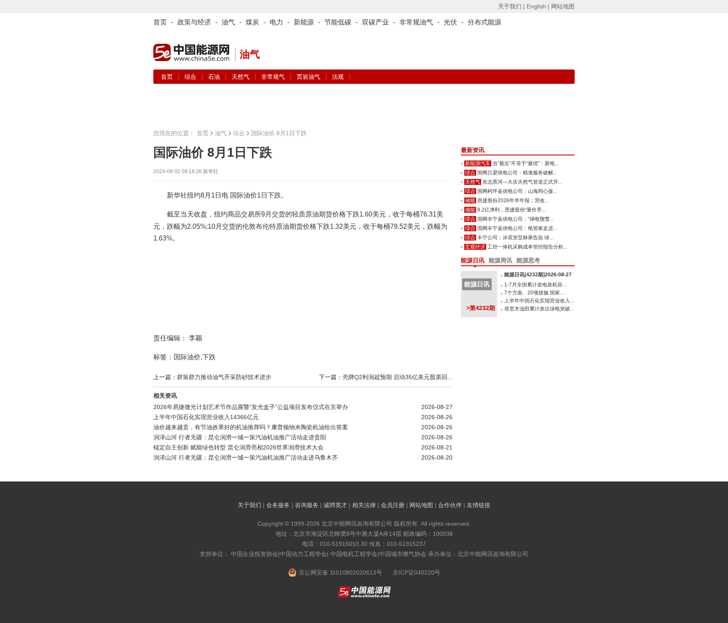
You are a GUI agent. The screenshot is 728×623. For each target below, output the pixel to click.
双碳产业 (375, 22)
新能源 (304, 22)
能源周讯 (500, 260)
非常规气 (273, 76)
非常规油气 (416, 22)
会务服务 (278, 505)
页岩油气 (309, 76)
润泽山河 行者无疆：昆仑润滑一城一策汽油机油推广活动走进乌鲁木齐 (245, 457)
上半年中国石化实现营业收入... (539, 301)
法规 (338, 76)
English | (538, 6)
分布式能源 (484, 22)
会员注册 (392, 505)
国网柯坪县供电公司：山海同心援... (517, 191)
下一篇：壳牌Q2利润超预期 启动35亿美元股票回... (385, 377)
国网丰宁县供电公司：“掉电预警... (515, 219)
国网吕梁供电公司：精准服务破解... (517, 173)
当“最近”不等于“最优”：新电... (525, 163)
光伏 (450, 22)
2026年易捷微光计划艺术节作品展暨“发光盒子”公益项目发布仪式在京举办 (250, 407)
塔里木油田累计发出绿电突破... (539, 309)
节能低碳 (337, 22)
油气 (228, 22)
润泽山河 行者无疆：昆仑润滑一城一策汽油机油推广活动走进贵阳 (239, 437)
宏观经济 (475, 247)
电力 (276, 22)
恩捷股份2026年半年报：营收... (513, 200)
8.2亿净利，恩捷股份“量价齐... (511, 210)
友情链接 (478, 505)
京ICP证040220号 (416, 572)
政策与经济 (194, 22)
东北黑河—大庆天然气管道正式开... (522, 182)
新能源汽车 (477, 163)
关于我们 (249, 505)
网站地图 (563, 6)
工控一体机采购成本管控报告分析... (527, 247)
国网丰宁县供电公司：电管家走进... (517, 228)
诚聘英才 (335, 505)
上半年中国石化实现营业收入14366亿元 (206, 417)
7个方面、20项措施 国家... (534, 293)
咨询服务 (306, 505)
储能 (470, 200)
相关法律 (364, 505)
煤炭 (252, 22)
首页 (160, 22)
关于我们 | (511, 6)
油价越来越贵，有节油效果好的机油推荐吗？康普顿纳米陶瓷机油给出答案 (250, 427)
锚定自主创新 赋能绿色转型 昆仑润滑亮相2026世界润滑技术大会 (238, 447)
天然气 (241, 76)
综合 (191, 76)
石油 (215, 76)
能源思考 (528, 260)
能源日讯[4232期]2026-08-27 (538, 275)
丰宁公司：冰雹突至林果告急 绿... (515, 238)
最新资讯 (472, 150)
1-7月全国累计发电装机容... (535, 285)
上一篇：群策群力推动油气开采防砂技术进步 (212, 377)
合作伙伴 (450, 505)
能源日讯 (472, 260)
